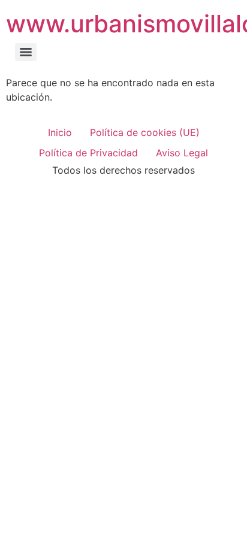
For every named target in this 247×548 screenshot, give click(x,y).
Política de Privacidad (88, 153)
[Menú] (26, 52)
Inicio (60, 132)
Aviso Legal (182, 153)
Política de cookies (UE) (145, 132)
